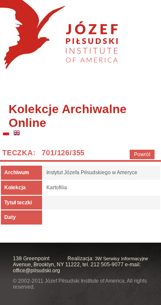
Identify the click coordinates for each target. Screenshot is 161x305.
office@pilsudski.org (36, 271)
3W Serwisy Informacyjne (121, 258)
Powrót (142, 154)
